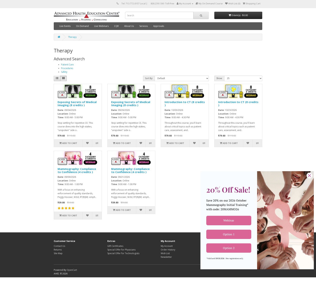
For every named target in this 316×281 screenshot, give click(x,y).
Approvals (158, 26)
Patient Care (67, 64)
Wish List (165, 253)
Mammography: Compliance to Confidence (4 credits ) (77, 170)
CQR (116, 26)
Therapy (72, 37)
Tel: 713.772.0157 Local (133, 3)
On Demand (82, 26)
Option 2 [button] (229, 248)
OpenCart (72, 269)
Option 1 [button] (229, 234)
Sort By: (149, 78)
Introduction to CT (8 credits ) (185, 103)
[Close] (309, 175)
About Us (129, 26)
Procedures (67, 68)
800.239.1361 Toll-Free (162, 3)
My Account (167, 246)
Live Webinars (101, 26)
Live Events (65, 26)
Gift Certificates (115, 246)
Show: (219, 78)
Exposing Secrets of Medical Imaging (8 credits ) (77, 103)
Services (143, 26)
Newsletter (166, 257)
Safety (64, 71)
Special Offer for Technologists (123, 253)
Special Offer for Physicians (121, 249)
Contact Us (59, 246)
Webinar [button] (228, 220)
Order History (168, 249)
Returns (58, 249)
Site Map (58, 253)
